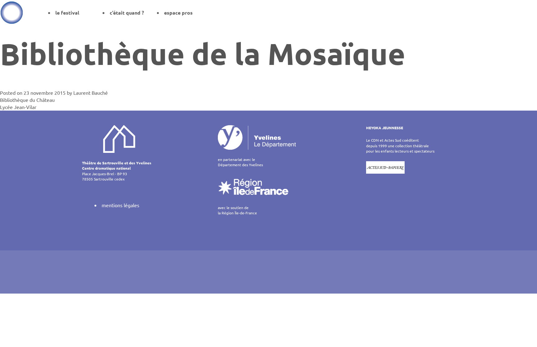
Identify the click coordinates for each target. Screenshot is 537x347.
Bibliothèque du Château (27, 100)
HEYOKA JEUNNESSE (384, 127)
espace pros (178, 12)
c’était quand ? (127, 12)
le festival (67, 12)
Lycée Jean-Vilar (18, 107)
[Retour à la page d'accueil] (11, 12)
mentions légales (120, 205)
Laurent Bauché (90, 92)
